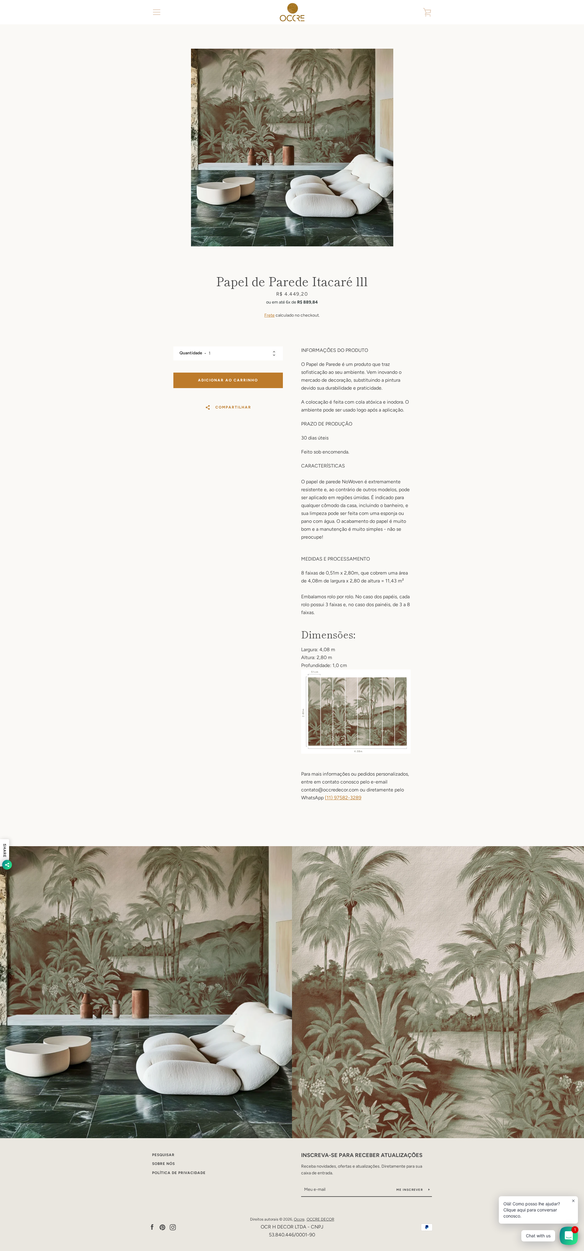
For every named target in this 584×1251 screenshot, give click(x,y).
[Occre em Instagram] (173, 1227)
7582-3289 (349, 798)
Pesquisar (163, 1155)
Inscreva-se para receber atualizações (361, 1155)
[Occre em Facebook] (152, 1227)
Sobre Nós (163, 1164)
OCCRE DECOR (320, 1219)
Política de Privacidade (179, 1173)
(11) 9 (331, 798)
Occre (299, 1219)
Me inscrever (410, 1190)
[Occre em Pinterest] (162, 1227)
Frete (269, 315)
